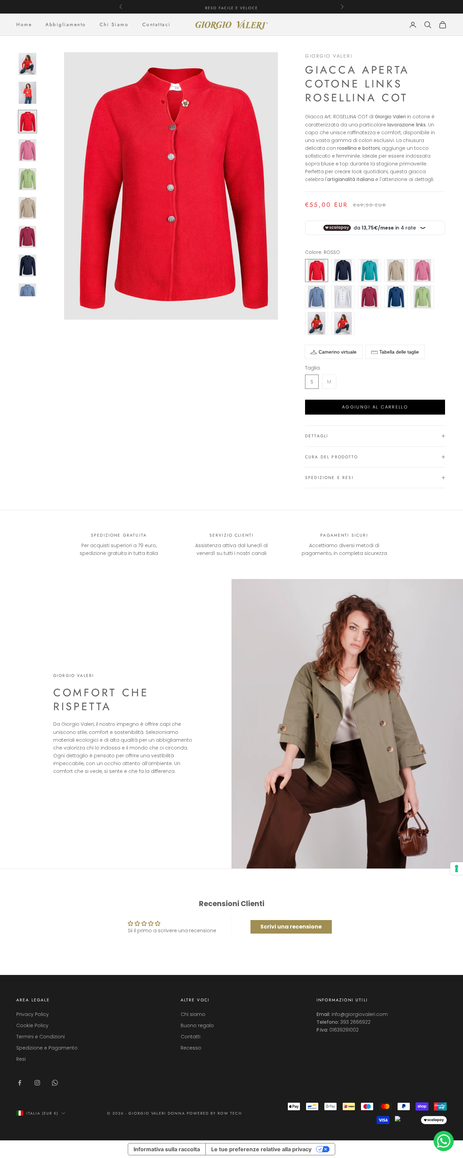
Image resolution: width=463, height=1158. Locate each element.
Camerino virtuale (338, 352)
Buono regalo (197, 1025)
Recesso (191, 1047)
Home (24, 24)
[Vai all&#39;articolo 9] (27, 294)
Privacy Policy (32, 1014)
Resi (21, 1059)
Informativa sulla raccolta (167, 1149)
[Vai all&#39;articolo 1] (27, 64)
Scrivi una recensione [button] (291, 927)
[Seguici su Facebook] (19, 1082)
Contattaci (156, 24)
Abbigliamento (65, 24)
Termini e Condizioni (40, 1036)
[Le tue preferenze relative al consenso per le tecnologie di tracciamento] (456, 868)
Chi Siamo (114, 24)
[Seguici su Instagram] (37, 1082)
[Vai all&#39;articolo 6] (27, 208)
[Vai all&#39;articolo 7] (27, 236)
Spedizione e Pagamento (47, 1047)
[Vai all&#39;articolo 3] (27, 121)
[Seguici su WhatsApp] (55, 1082)
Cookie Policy (32, 1025)
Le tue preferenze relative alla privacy (261, 1149)
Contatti (190, 1036)
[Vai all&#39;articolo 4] (27, 150)
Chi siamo (193, 1014)
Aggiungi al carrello (375, 407)
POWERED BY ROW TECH (214, 1113)
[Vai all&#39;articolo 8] (27, 265)
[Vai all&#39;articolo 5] (27, 179)
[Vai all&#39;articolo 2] (27, 92)
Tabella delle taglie (399, 352)
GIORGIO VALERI (328, 56)
